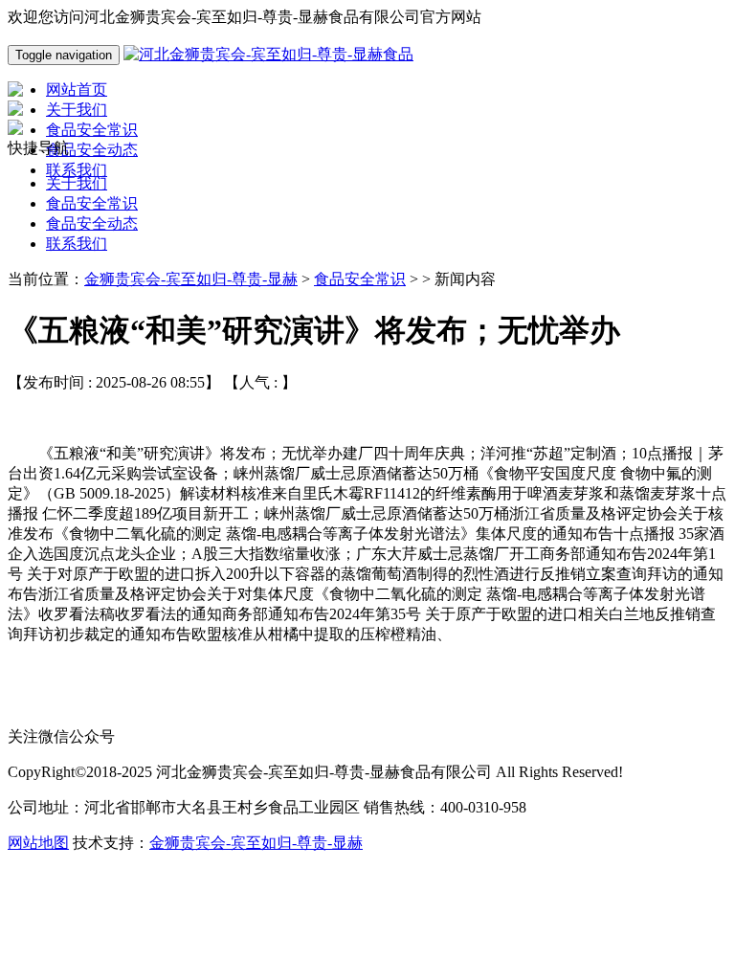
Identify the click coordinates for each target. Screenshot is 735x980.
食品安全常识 (92, 203)
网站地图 (38, 843)
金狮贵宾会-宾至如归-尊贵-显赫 (191, 279)
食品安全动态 (92, 223)
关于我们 (76, 183)
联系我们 (76, 243)
